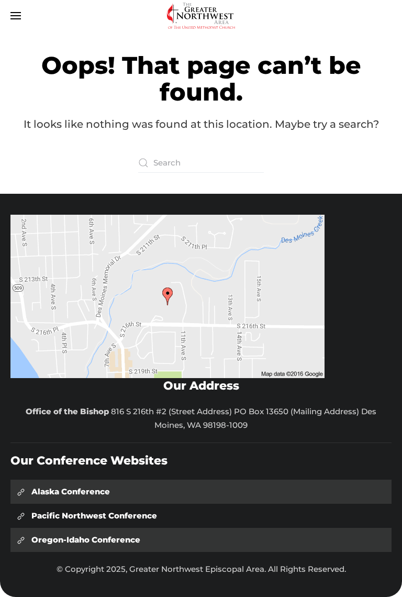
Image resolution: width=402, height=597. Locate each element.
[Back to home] (201, 15)
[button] (15, 15)
